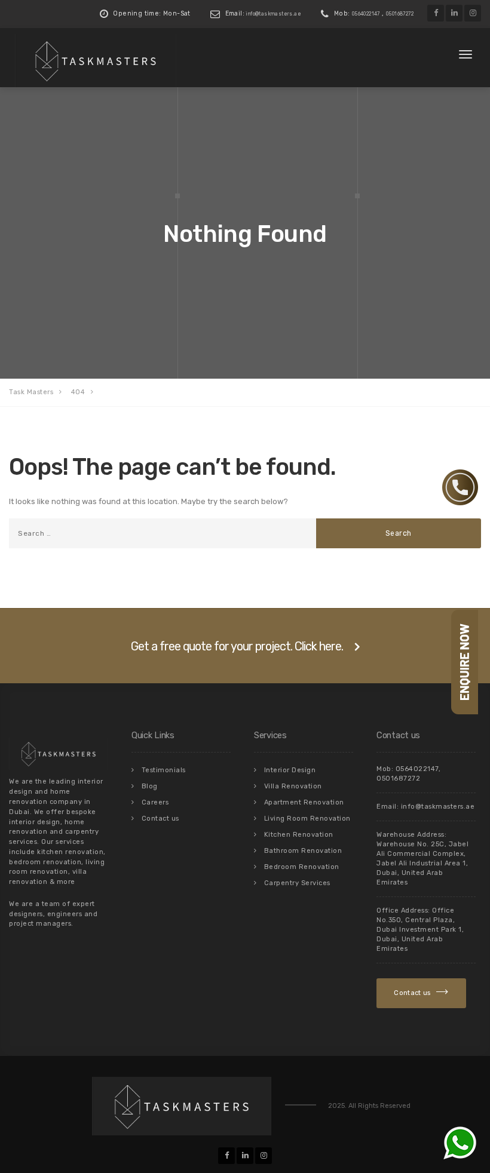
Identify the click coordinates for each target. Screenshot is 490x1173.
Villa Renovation (293, 786)
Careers (155, 802)
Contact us (160, 818)
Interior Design (290, 770)
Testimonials (164, 770)
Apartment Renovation (304, 802)
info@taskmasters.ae (273, 14)
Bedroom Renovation (301, 867)
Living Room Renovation (307, 818)
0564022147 (366, 14)
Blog (150, 786)
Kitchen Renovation (298, 835)
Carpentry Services (297, 883)
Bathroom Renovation (303, 851)
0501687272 (400, 14)
